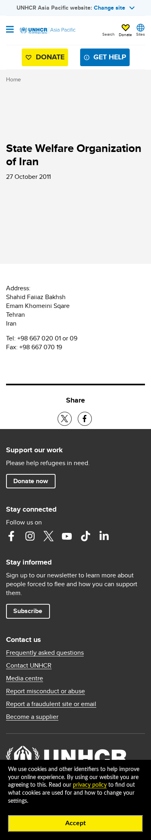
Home (13, 79)
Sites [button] (140, 34)
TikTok (85, 536)
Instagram (30, 536)
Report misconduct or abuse (45, 691)
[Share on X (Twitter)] (65, 419)
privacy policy (90, 785)
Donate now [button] (30, 481)
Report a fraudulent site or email (51, 704)
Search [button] (108, 34)
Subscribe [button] (27, 610)
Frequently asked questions (45, 652)
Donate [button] (125, 34)
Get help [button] (109, 57)
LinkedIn (104, 536)
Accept (75, 823)
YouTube (67, 536)
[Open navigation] (10, 30)
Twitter (48, 536)
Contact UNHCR (29, 665)
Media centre (24, 678)
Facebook (11, 536)
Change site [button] (109, 8)
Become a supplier (32, 716)
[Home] (47, 30)
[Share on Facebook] (85, 419)
